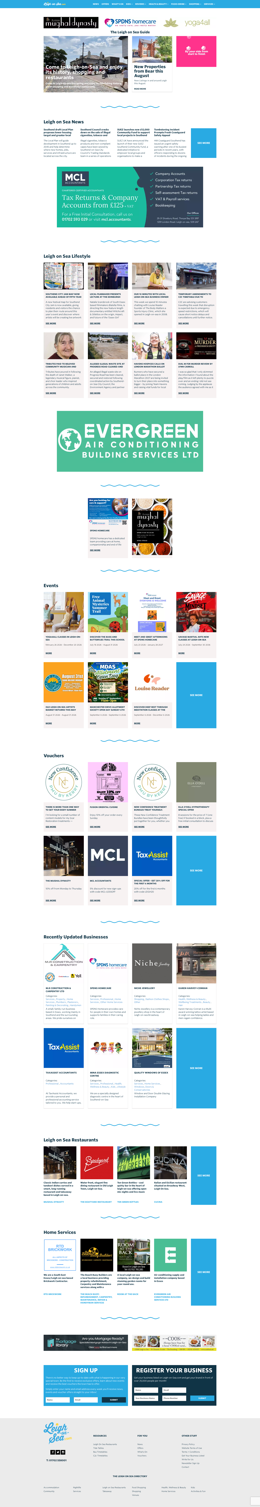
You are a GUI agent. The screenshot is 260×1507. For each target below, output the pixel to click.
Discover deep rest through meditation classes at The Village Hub (151, 710)
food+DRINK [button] (178, 4)
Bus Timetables (100, 1452)
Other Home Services (111, 1002)
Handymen (75, 1005)
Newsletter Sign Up (190, 1463)
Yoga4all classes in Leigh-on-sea (63, 638)
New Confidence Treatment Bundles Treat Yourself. (150, 808)
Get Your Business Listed (193, 1456)
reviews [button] (140, 4)
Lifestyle (121, 1087)
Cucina (158, 1202)
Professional (106, 999)
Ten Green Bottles (128, 1202)
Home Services (152, 1083)
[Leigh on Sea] (64, 1433)
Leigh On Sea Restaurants (105, 1444)
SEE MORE (51, 323)
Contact (185, 1467)
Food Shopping (139, 1487)
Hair (180, 1005)
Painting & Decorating (57, 1005)
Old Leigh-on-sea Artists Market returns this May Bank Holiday (61, 710)
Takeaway (107, 1491)
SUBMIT (114, 1400)
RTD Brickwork (52, 1294)
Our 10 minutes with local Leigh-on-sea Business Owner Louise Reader (151, 297)
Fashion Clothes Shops (157, 999)
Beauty (206, 1002)
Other (137, 1002)
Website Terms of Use (192, 1448)
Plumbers (61, 1002)
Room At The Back (127, 1294)
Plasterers (72, 1002)
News (96, 4)
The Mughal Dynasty (58, 881)
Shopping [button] (194, 4)
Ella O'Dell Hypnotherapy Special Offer (193, 808)
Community (49, 1491)
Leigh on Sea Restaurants (114, 1487)
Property (60, 999)
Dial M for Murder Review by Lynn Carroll (195, 365)
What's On (117, 4)
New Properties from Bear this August (150, 71)
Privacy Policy (188, 1444)
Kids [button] (128, 4)
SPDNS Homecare (100, 530)
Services (50, 999)
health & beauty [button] (158, 4)
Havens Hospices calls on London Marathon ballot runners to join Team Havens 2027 (151, 368)
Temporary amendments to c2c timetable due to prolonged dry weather (194, 297)
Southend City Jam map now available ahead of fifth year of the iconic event (63, 297)
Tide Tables (98, 1448)
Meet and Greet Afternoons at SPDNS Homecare (150, 638)
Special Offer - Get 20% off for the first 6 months (152, 882)
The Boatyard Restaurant (96, 1202)
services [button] (209, 4)
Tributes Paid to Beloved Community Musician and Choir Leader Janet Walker (62, 367)
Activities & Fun (198, 1491)
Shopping (139, 999)
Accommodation (51, 1487)
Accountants (67, 1083)
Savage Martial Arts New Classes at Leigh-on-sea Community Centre (193, 640)
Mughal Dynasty (54, 1202)
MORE (49, 653)
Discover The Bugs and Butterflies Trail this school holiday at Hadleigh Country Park (107, 641)
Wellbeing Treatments (189, 1002)
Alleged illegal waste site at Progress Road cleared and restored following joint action (107, 368)
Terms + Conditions (191, 1452)
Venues (135, 1495)
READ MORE (140, 89)
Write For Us (187, 1459)
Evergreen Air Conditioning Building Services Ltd (167, 1297)
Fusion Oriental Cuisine (104, 807)
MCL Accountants (100, 881)
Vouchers (141, 1456)
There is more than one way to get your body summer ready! (62, 810)
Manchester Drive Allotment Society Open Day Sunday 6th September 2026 (107, 710)
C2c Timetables (100, 1456)
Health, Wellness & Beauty (192, 999)
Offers (105, 4)
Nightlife (77, 1487)
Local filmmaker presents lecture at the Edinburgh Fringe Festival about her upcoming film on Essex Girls (107, 298)
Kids (113, 1087)
